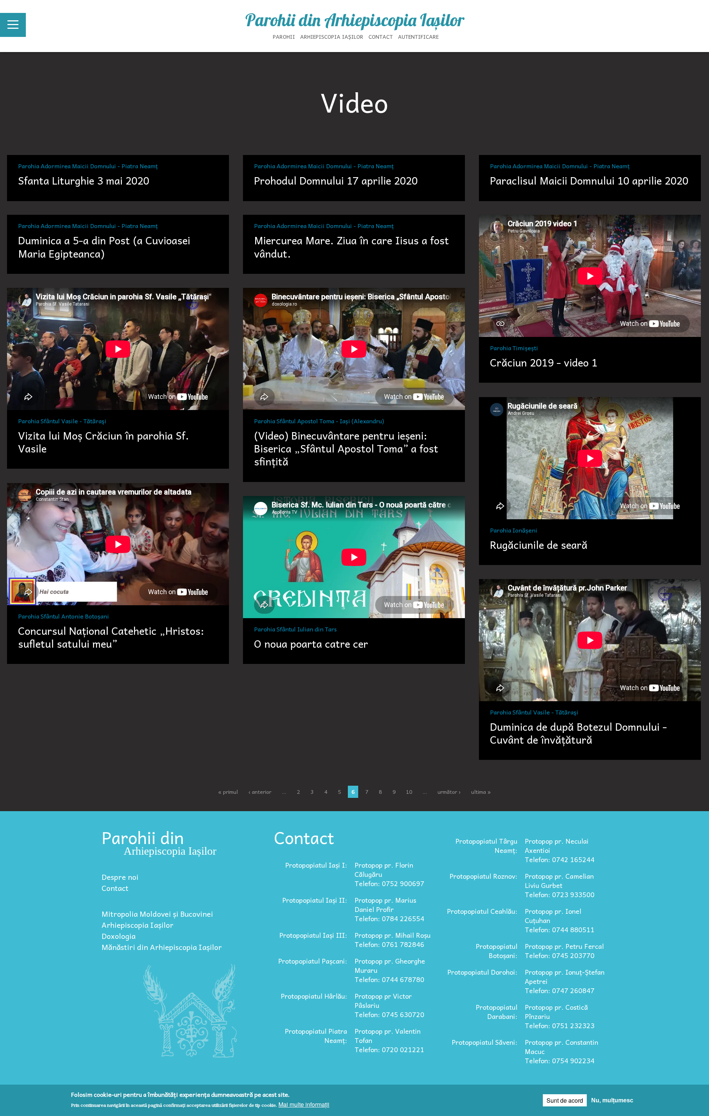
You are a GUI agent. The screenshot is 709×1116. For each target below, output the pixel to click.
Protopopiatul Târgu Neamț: (486, 845)
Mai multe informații (303, 1104)
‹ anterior (260, 792)
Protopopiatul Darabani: (496, 1012)
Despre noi (120, 877)
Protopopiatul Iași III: (313, 935)
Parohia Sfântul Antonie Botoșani (63, 615)
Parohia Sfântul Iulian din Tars (295, 628)
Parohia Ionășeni (513, 529)
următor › (449, 792)
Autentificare (418, 36)
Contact (381, 36)
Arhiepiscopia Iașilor (331, 36)
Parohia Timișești (514, 347)
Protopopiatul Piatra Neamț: (316, 1036)
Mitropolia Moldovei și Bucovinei (157, 914)
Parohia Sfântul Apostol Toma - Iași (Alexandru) (319, 420)
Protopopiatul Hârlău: (314, 996)
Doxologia (119, 936)
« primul (228, 792)
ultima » (481, 792)
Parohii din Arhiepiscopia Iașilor (354, 20)
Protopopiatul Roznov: (483, 876)
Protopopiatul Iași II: (314, 900)
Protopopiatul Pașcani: (312, 960)
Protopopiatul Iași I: (316, 865)
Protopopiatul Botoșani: (496, 951)
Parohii (284, 36)
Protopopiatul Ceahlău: (482, 911)
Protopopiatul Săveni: (484, 1042)
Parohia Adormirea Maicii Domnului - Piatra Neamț (88, 165)
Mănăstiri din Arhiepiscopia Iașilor (162, 947)
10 (409, 792)
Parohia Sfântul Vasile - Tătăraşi (62, 420)
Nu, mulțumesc (612, 1100)
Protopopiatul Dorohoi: (482, 972)
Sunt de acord (565, 1100)
